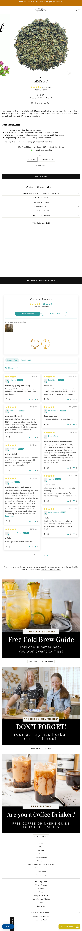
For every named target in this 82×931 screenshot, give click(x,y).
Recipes (41, 850)
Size (41, 155)
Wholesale (41, 861)
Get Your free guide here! (41, 661)
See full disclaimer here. (51, 569)
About (41, 854)
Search (41, 902)
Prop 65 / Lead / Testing (41, 899)
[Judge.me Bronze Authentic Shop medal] (34, 343)
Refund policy (41, 875)
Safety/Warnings (41, 215)
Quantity (41, 166)
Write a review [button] (28, 313)
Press (41, 892)
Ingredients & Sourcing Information (41, 193)
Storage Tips (41, 206)
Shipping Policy (41, 881)
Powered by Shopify (41, 920)
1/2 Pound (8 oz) (47, 159)
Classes (41, 888)
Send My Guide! (41, 836)
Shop (41, 843)
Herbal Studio (48, 142)
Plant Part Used (41, 211)
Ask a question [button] (54, 313)
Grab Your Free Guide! (41, 749)
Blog (41, 847)
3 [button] (41, 555)
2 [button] (38, 555)
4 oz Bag (32, 159)
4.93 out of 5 (46, 304)
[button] (36, 87)
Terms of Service (41, 868)
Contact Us (41, 906)
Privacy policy (41, 871)
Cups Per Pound (41, 198)
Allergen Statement (41, 895)
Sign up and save (40, 912)
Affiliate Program (41, 885)
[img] (10, 376)
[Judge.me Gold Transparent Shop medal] (45, 343)
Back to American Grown (42, 280)
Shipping (33, 98)
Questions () (26, 360)
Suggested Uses (41, 202)
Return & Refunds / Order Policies (41, 864)
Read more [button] (9, 516)
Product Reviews (41, 857)
